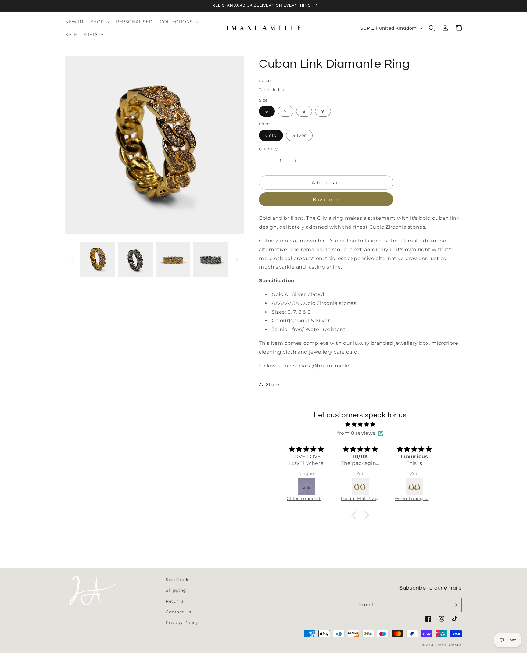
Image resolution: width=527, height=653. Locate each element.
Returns (175, 601)
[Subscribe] (454, 605)
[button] (99, 21)
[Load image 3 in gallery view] (173, 259)
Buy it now (326, 199)
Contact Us (178, 612)
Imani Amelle (449, 645)
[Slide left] (72, 259)
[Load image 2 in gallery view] (135, 259)
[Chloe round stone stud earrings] (306, 486)
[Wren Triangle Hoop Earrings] (414, 486)
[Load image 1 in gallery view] (97, 259)
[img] (360, 424)
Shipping (176, 590)
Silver (299, 135)
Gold (271, 135)
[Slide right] (237, 259)
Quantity (268, 148)
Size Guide (178, 579)
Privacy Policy (182, 622)
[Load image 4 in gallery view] (210, 259)
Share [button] (272, 384)
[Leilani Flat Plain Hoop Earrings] (360, 486)
